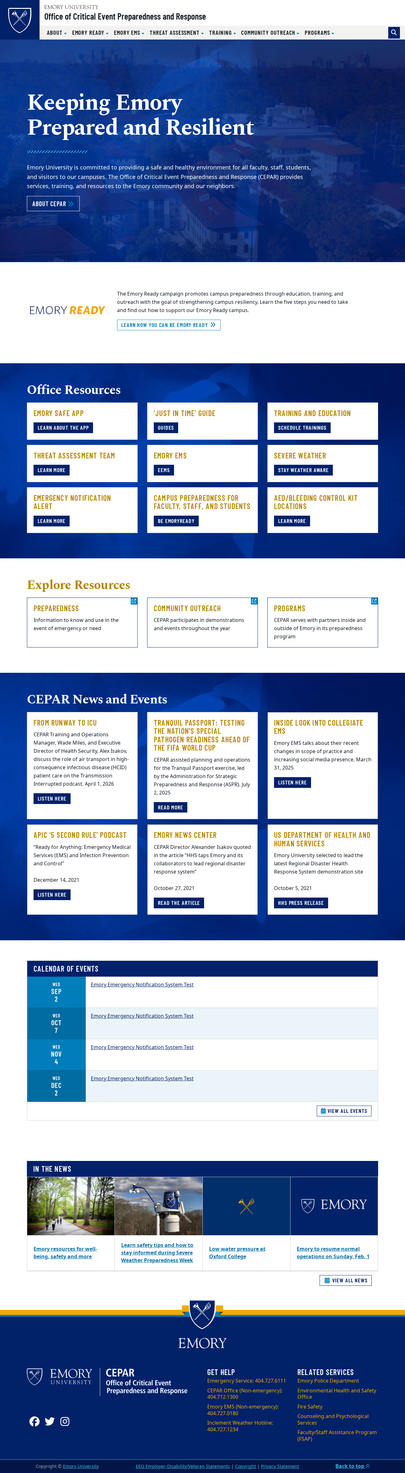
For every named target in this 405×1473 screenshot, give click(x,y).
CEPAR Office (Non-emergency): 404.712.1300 (245, 1394)
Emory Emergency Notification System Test (142, 985)
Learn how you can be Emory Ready (165, 324)
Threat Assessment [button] (175, 32)
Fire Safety (309, 1407)
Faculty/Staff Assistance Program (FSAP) (337, 1436)
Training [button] (221, 32)
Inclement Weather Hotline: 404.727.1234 (240, 1426)
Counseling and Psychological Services (333, 1420)
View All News (349, 1280)
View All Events (346, 1110)
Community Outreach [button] (269, 32)
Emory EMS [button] (128, 32)
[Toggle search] (394, 33)
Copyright (245, 1466)
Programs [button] (318, 32)
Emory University (81, 1466)
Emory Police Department (328, 1381)
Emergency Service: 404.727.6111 (246, 1381)
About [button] (55, 32)
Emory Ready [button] (89, 32)
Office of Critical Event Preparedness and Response (125, 16)
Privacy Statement (280, 1466)
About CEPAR (56, 203)
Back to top (350, 1466)
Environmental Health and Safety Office (336, 1394)
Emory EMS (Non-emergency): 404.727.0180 (243, 1410)
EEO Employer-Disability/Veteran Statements (183, 1466)
